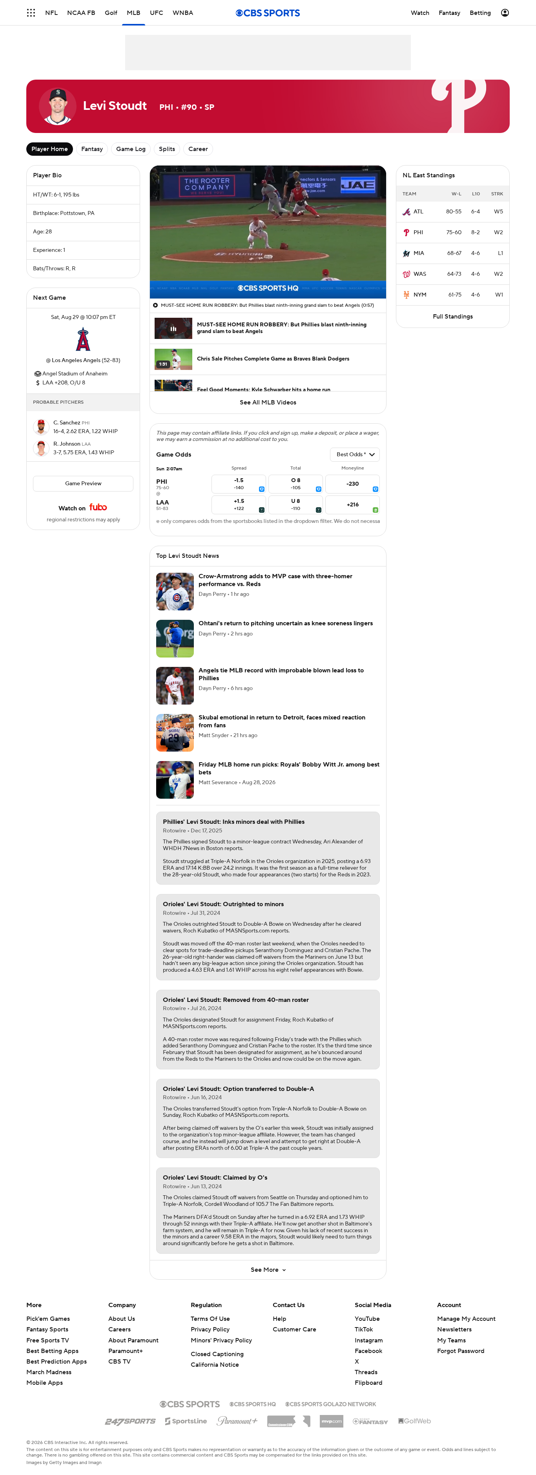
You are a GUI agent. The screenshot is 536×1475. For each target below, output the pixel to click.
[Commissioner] (288, 1418)
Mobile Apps (44, 1383)
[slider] (268, 275)
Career (198, 149)
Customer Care (294, 1329)
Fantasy (92, 149)
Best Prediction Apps (56, 1362)
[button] (31, 12)
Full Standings (453, 316)
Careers (119, 1329)
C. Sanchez (67, 422)
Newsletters (454, 1329)
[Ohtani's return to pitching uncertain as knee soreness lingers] (175, 638)
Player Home (49, 149)
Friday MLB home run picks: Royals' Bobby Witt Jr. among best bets (289, 768)
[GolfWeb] (414, 1421)
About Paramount (133, 1340)
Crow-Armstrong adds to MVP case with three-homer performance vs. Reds (275, 580)
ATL (418, 211)
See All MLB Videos (268, 402)
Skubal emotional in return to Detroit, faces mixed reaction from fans (282, 721)
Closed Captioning (217, 1354)
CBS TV (119, 1362)
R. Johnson (67, 444)
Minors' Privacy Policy (221, 1340)
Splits (167, 149)
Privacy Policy (210, 1329)
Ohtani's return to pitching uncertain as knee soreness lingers (286, 623)
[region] (268, 232)
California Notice (215, 1365)
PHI (418, 232)
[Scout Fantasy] (371, 1421)
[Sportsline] (186, 1420)
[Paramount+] (237, 1419)
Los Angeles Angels (76, 360)
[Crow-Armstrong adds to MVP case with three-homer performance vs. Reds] (175, 591)
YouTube (367, 1319)
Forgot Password (461, 1351)
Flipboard (369, 1383)
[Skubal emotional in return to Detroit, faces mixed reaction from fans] (175, 733)
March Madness (48, 1372)
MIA (419, 253)
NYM (420, 295)
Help (279, 1319)
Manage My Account (466, 1319)
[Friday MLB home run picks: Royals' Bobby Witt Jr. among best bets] (175, 780)
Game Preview (83, 483)
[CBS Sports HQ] (253, 1403)
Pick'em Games (48, 1319)
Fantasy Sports (47, 1329)
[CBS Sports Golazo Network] (330, 1403)
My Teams (451, 1340)
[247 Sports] (130, 1420)
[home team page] (83, 338)
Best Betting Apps (52, 1351)
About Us (121, 1319)
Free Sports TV (47, 1340)
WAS (420, 274)
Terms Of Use (210, 1319)
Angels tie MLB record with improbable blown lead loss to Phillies (281, 674)
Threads (366, 1372)
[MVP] (331, 1418)
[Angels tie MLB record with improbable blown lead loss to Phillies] (175, 686)
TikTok (364, 1329)
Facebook (368, 1351)
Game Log (131, 149)
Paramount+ (125, 1351)
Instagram (369, 1340)
